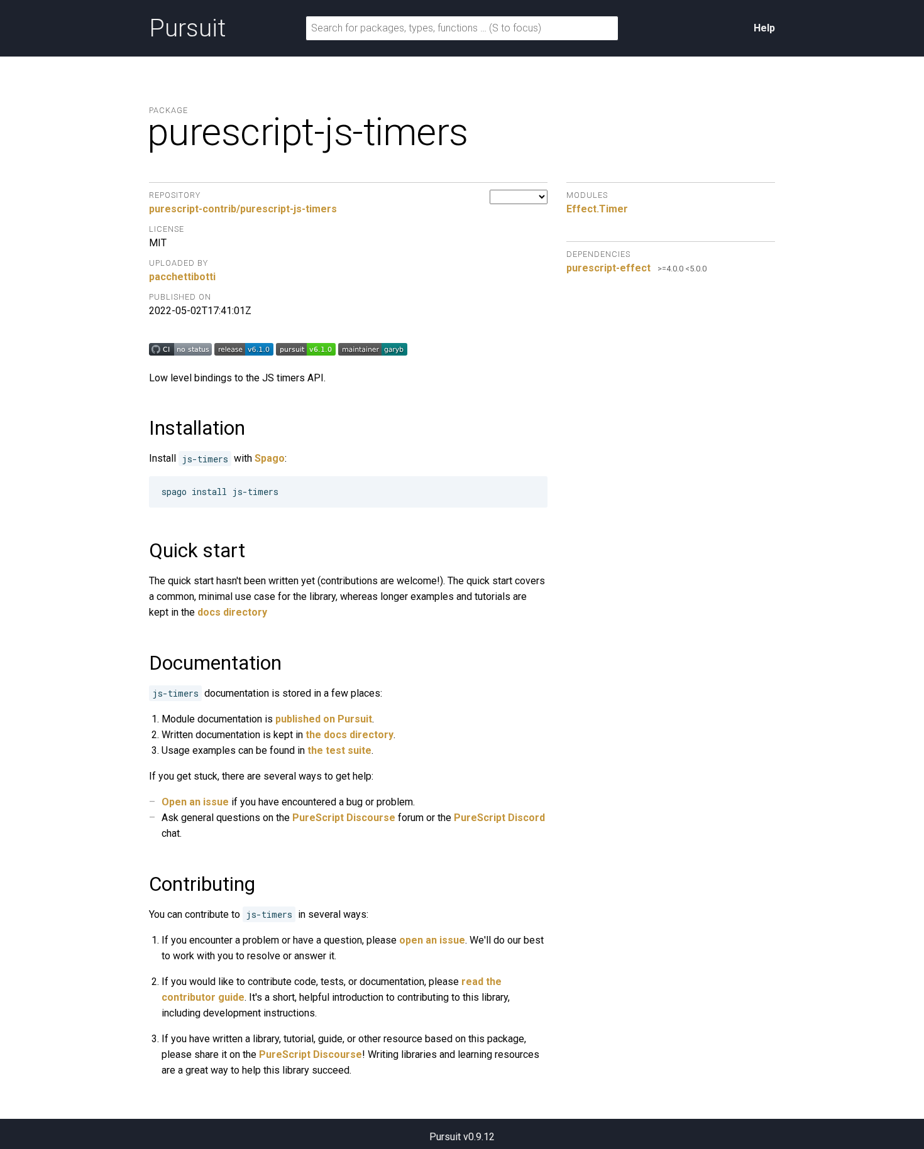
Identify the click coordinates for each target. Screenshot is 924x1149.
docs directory (232, 612)
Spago (270, 458)
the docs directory (349, 735)
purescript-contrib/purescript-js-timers (243, 209)
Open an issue (195, 802)
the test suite (339, 750)
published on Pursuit (323, 719)
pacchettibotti (182, 277)
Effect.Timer (597, 209)
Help (764, 28)
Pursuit (187, 28)
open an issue (432, 940)
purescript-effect (608, 268)
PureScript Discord (499, 818)
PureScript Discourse (343, 818)
